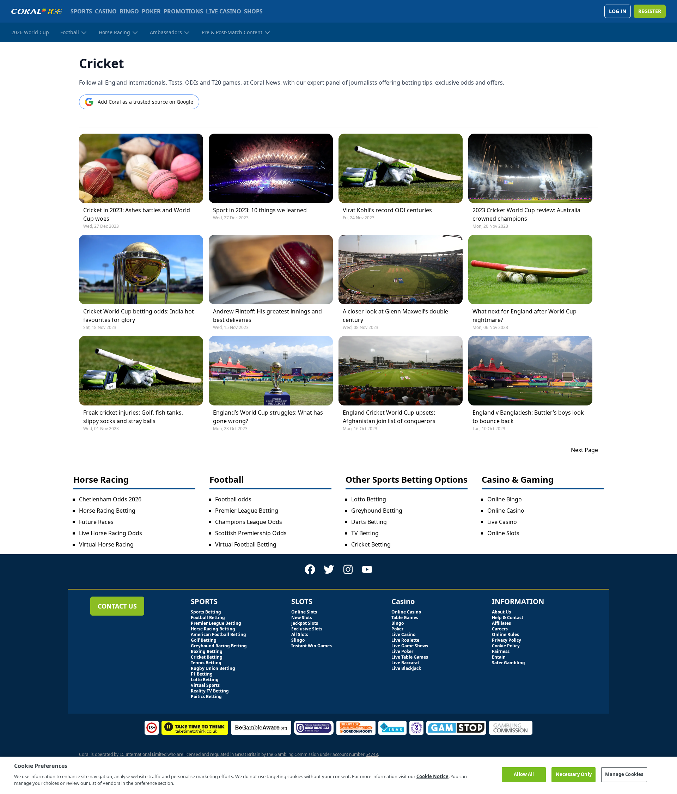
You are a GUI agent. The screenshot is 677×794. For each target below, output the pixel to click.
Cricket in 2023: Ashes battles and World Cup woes (136, 214)
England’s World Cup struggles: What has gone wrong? (268, 417)
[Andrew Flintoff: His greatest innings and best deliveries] (271, 269)
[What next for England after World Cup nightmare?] (530, 269)
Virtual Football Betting (245, 544)
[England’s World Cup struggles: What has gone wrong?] (271, 370)
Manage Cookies (624, 774)
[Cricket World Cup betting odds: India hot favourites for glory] (141, 269)
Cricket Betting (371, 544)
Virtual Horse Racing (106, 544)
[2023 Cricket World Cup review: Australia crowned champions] (530, 168)
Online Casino (505, 510)
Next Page (584, 450)
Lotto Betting (368, 499)
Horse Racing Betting (107, 510)
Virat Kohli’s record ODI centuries (387, 210)
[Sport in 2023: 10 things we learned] (271, 168)
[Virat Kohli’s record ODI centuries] (400, 168)
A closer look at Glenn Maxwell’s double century (395, 315)
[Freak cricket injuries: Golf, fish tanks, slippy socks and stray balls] (141, 370)
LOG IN (617, 11)
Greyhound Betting (376, 510)
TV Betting (365, 533)
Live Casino (502, 522)
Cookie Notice (432, 776)
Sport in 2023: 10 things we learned (260, 210)
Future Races (96, 522)
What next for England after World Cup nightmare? (524, 315)
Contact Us (117, 606)
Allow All (524, 774)
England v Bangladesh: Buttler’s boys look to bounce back (528, 417)
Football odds (233, 499)
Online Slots (503, 533)
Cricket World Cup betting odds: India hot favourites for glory (138, 315)
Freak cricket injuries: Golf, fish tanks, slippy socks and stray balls (133, 417)
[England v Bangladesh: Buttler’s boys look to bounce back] (530, 370)
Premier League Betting (246, 510)
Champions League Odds (248, 522)
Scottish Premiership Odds (251, 533)
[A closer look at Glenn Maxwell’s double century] (400, 269)
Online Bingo (504, 499)
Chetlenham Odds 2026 (110, 499)
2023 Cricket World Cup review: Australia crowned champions (526, 214)
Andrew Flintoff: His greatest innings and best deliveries (267, 315)
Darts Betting (369, 522)
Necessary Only (574, 774)
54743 (372, 754)
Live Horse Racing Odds (110, 533)
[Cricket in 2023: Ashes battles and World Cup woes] (141, 168)
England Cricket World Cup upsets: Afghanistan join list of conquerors (389, 417)
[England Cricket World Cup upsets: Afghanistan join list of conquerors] (400, 370)
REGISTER (649, 11)
